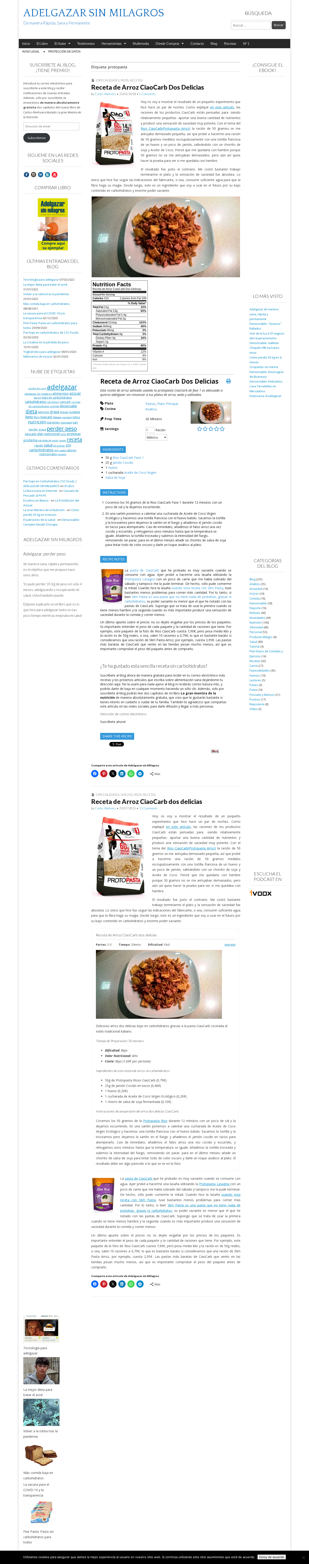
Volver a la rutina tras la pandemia (46, 294)
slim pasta (60, 450)
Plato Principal (167, 404)
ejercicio (43, 412)
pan (75, 422)
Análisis (255, 584)
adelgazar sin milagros (38, 393)
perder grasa (37, 429)
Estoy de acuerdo (271, 1557)
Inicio (26, 43)
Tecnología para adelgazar (41, 280)
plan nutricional (48, 434)
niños (76, 417)
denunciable (68, 406)
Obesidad (256, 627)
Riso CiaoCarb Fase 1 (128, 457)
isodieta (74, 412)
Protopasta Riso (155, 1121)
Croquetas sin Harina (264, 367)
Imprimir (230, 945)
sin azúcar (59, 445)
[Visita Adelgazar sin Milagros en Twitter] (47, 174)
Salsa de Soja (115, 477)
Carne (254, 666)
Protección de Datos (64, 51)
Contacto (197, 43)
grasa (54, 411)
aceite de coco (37, 388)
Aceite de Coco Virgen (140, 472)
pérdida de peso (48, 440)
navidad (67, 417)
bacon (37, 397)
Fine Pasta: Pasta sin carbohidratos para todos (38, 1536)
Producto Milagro (261, 637)
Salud (253, 642)
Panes (254, 685)
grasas (64, 412)
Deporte (255, 608)
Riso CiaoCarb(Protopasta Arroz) (165, 128)
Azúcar (254, 593)
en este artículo (222, 107)
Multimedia (141, 43)
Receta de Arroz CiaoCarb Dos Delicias (147, 87)
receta (74, 439)
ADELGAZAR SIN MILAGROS (93, 13)
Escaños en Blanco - (36, 500)
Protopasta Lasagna (140, 579)
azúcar (75, 393)
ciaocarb (65, 402)
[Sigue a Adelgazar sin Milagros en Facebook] (26, 174)
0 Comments (147, 94)
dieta (31, 411)
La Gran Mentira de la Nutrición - (44, 510)
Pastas (150, 404)
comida (54, 406)
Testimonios (86, 43)
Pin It (215, 751)
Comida (255, 598)
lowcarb (46, 417)
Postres (255, 699)
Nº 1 (246, 43)
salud (48, 445)
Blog (214, 43)
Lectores (255, 680)
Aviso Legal (31, 51)
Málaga (57, 417)
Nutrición (256, 622)
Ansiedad (256, 589)
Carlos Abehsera (105, 94)
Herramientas (112, 43)
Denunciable (258, 603)
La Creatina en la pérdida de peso (46, 342)
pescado (31, 434)
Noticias (255, 613)
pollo (63, 434)
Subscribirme (37, 138)
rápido (38, 445)
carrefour (53, 402)
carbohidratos (35, 401)
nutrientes (53, 422)
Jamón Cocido (123, 462)
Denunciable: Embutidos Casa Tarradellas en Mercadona (266, 386)
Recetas (230, 43)
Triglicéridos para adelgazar (42, 352)
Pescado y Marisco (262, 695)
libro (37, 417)
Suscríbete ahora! (113, 722)
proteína (30, 440)
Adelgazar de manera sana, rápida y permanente (264, 314)
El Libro (42, 43)
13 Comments (148, 808)
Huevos (127, 794)
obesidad (66, 422)
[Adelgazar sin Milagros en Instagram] (33, 174)
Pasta (125, 80)
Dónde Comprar (167, 43)
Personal (256, 632)
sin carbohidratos (50, 447)
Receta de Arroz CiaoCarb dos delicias (146, 801)
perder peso (62, 428)
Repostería (257, 704)
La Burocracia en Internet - (41, 491)
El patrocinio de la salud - (40, 520)
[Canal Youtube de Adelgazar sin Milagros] (54, 174)
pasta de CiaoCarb (145, 570)
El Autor (60, 43)
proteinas (74, 434)
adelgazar (62, 386)
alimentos (60, 393)
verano (61, 454)
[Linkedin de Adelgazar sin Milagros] (40, 174)
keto (29, 416)
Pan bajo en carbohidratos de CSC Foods (50, 333)
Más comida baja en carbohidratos (46, 304)
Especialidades (107, 80)
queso (62, 440)
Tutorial (255, 646)
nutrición (37, 422)
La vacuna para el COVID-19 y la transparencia (36, 1489)
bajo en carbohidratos (57, 397)
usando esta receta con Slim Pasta (197, 588)
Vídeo (253, 709)
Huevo (113, 467)
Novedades (257, 618)
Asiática (151, 409)
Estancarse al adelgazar (265, 396)
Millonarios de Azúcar (37, 357)
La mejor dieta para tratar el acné (45, 285)
